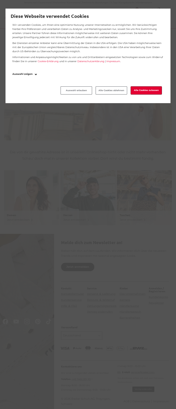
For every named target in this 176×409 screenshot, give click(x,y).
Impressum (113, 61)
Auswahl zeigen (22, 74)
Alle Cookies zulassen (146, 90)
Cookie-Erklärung (48, 61)
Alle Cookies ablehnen (111, 90)
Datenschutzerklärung (90, 61)
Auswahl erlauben (76, 90)
